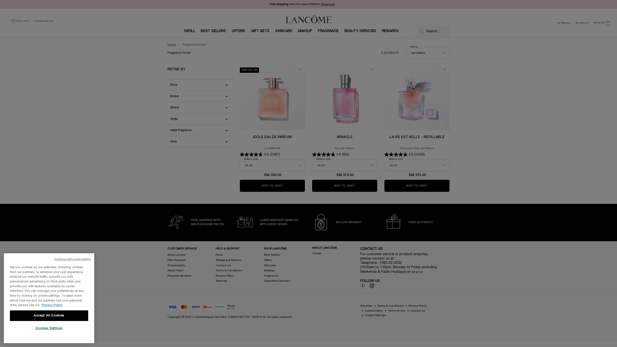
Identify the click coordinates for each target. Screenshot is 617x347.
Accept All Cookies (49, 315)
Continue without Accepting (72, 259)
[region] (49, 298)
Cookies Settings (49, 328)
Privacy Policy (52, 305)
